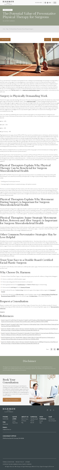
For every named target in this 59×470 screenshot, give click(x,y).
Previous (47, 39)
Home (4, 29)
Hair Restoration (52, 419)
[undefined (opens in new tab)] (47, 410)
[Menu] (54, 2)
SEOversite (51, 466)
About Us (24, 417)
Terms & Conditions (8, 462)
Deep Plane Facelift (34, 419)
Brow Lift (32, 422)
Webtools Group (35, 466)
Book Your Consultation (12, 400)
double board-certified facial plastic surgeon (31, 90)
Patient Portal (16, 423)
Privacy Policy (20, 462)
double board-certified (31, 101)
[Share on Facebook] (51, 349)
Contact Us (2, 312)
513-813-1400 (5, 419)
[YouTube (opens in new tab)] (50, 2)
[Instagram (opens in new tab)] (45, 2)
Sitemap (27, 462)
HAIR (50, 417)
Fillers (41, 423)
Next (55, 39)
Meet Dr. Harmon (24, 419)
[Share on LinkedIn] (58, 349)
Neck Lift (32, 420)
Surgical (34, 417)
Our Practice (23, 420)
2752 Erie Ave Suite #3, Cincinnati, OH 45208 (13, 438)
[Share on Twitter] (54, 349)
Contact (13, 421)
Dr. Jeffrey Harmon (9, 21)
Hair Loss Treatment (52, 420)
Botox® (41, 421)
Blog (7, 29)
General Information (8, 9)
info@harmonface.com (7, 429)
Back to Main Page (5, 39)
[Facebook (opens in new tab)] (47, 2)
